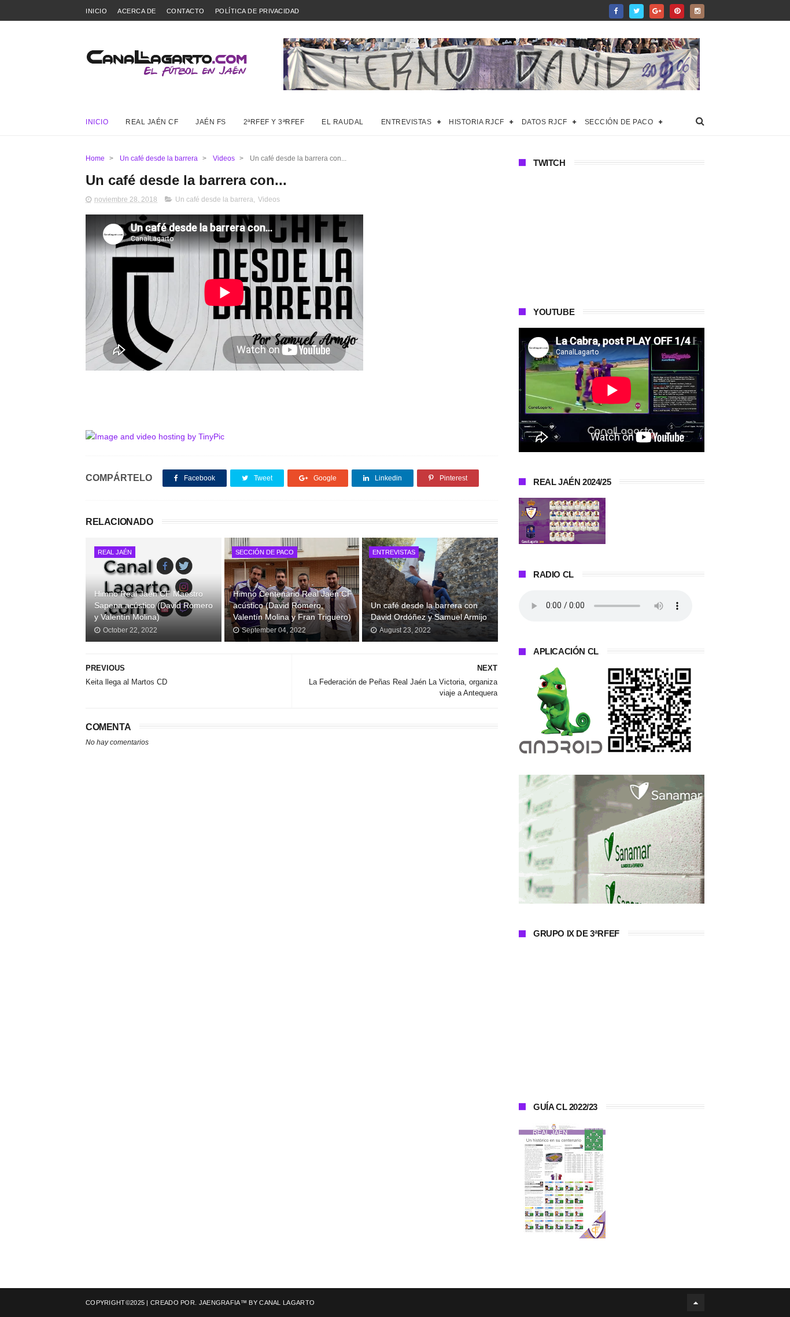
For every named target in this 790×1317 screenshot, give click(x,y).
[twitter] (636, 11)
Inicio (96, 11)
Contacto (186, 11)
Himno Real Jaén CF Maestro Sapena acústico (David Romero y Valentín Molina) (153, 605)
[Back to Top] (695, 1302)
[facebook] (616, 11)
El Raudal (343, 122)
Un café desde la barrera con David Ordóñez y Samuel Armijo (429, 611)
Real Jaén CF (151, 122)
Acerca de (136, 11)
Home (95, 158)
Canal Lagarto (287, 1302)
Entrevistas (406, 122)
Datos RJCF (544, 122)
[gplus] (656, 11)
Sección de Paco (619, 122)
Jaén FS (210, 122)
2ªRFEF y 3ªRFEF (274, 122)
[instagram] (697, 11)
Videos (224, 158)
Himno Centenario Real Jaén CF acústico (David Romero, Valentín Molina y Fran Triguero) (292, 605)
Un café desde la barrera (159, 158)
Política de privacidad (257, 11)
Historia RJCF (476, 122)
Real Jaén (115, 552)
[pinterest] (677, 11)
